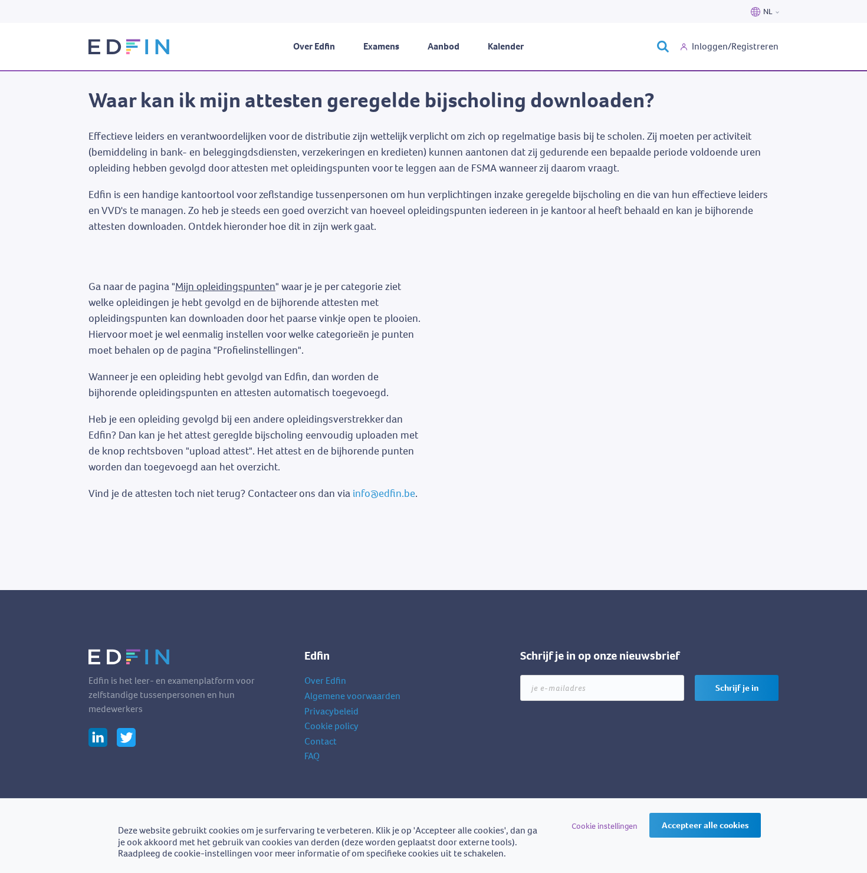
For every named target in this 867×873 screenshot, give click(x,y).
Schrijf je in (736, 688)
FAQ (312, 756)
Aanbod (443, 46)
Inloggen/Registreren (735, 46)
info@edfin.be (384, 493)
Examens (381, 46)
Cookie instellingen (605, 826)
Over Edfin (314, 46)
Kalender (506, 46)
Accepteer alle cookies (705, 825)
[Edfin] (129, 47)
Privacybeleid (331, 711)
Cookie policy (331, 726)
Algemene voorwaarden (352, 696)
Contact (320, 741)
